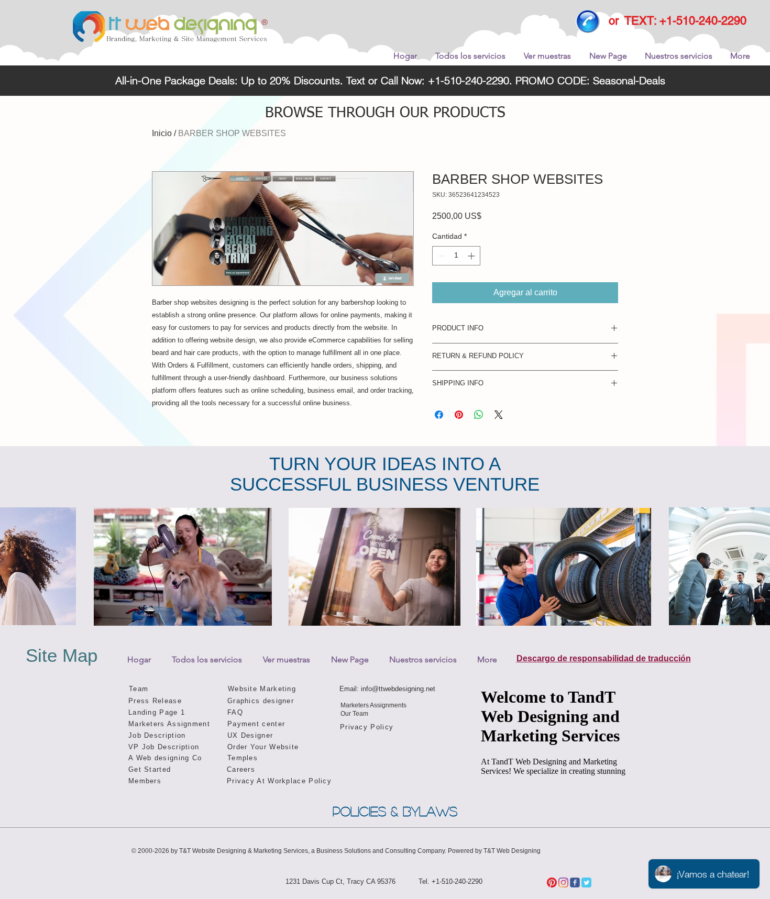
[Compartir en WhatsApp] (478, 414)
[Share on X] (498, 414)
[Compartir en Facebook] (439, 414)
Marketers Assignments (373, 705)
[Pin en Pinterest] (459, 414)
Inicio (162, 133)
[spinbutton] (456, 256)
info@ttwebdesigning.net (398, 689)
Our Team (354, 713)
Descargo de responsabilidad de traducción (603, 658)
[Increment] (472, 256)
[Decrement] (440, 256)
